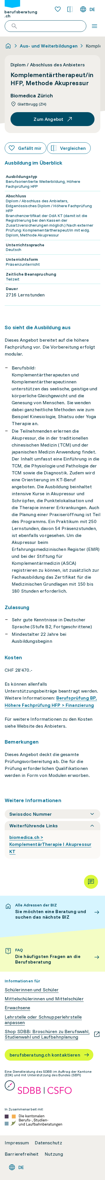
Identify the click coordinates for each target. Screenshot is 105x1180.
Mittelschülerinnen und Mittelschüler (44, 998)
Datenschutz (48, 1143)
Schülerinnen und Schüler (32, 990)
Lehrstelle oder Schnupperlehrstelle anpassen (43, 1019)
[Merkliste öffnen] (58, 9)
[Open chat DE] (91, 882)
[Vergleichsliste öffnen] (70, 9)
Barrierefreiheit (22, 1154)
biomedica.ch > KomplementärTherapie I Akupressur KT (50, 844)
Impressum (17, 1143)
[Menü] (94, 26)
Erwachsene (17, 1007)
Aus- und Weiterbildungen (49, 45)
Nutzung (54, 1154)
